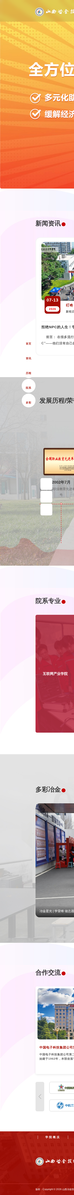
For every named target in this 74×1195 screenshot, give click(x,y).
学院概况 (52, 1137)
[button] (40, 1096)
